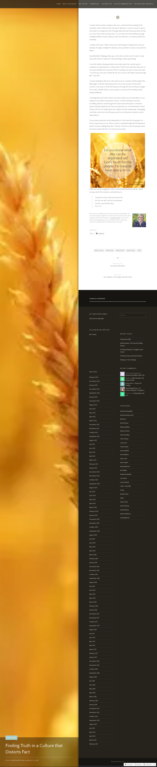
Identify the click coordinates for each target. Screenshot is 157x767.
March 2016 (92, 696)
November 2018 (94, 570)
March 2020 (93, 507)
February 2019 (93, 558)
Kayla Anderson (125, 466)
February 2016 (93, 701)
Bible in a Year (99, 250)
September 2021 (94, 436)
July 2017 (92, 633)
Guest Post (123, 443)
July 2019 (92, 539)
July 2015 (92, 728)
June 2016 (92, 685)
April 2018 (92, 598)
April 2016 (92, 693)
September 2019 (94, 531)
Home (59, 4)
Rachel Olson (124, 494)
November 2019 (94, 523)
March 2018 (92, 602)
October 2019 (93, 527)
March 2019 (92, 555)
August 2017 (93, 629)
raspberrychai (18, 760)
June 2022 (92, 409)
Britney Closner (125, 431)
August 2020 (93, 488)
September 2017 (94, 626)
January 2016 (93, 704)
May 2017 (92, 641)
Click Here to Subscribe (96, 318)
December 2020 (94, 472)
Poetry (122, 490)
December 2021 (94, 424)
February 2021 (93, 464)
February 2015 (93, 744)
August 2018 (93, 582)
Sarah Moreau (124, 510)
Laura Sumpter (124, 482)
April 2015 (92, 736)
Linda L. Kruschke (125, 486)
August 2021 (93, 440)
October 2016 (93, 669)
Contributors (106, 4)
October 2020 (93, 480)
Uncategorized (124, 518)
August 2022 (93, 405)
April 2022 (92, 417)
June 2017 (92, 637)
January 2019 (93, 562)
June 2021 (92, 448)
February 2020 (93, 511)
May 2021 (92, 452)
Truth (139, 250)
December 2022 (94, 401)
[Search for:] (133, 315)
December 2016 (94, 661)
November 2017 (94, 618)
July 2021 (92, 444)
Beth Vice (123, 419)
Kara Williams (124, 454)
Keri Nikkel (123, 470)
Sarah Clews (11, 737)
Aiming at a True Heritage (128, 360)
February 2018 (93, 606)
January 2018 (93, 610)
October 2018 (93, 574)
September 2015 (94, 720)
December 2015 (94, 708)
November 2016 (94, 665)
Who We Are (83, 4)
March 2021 (92, 460)
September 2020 (94, 484)
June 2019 (92, 543)
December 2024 (94, 381)
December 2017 (94, 614)
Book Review (124, 423)
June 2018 (92, 590)
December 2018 (94, 566)
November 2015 (94, 712)
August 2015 (93, 724)
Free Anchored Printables (143, 4)
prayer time (129, 383)
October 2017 (93, 622)
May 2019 (92, 547)
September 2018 (94, 578)
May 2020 (92, 499)
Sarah (122, 498)
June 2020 (92, 495)
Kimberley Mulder (125, 474)
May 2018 (92, 594)
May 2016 (92, 689)
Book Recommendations (123, 4)
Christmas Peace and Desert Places (131, 356)
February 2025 (93, 377)
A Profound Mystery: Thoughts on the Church (131, 351)
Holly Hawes (124, 447)
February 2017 (93, 653)
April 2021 (92, 456)
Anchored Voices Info (126, 415)
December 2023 (94, 389)
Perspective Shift (125, 339)
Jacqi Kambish (124, 450)
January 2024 (93, 385)
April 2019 (92, 551)
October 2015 (93, 716)
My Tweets (92, 334)
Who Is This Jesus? (69, 4)
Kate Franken (124, 462)
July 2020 (92, 491)
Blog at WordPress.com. (117, 761)
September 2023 (94, 393)
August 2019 (93, 535)
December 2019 (94, 519)
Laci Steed (123, 478)
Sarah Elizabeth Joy (131, 388)
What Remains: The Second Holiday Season (131, 344)
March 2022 (93, 420)
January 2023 (93, 397)
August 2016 (93, 677)
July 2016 (92, 681)
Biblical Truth (120, 250)
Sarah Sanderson (125, 514)
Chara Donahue (125, 435)
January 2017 (93, 657)
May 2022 (92, 413)
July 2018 (92, 586)
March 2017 (92, 649)
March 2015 (92, 740)
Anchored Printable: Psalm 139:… (135, 375)
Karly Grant (123, 458)
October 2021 (93, 432)
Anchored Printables (126, 411)
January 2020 (93, 515)
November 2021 (94, 428)
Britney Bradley (125, 427)
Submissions (94, 4)
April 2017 (92, 645)
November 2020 (94, 476)
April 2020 (92, 503)
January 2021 (93, 468)
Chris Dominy (124, 439)
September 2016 (94, 673)
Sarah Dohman (124, 506)
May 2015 (92, 732)
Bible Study (109, 250)
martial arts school (115, 217)
